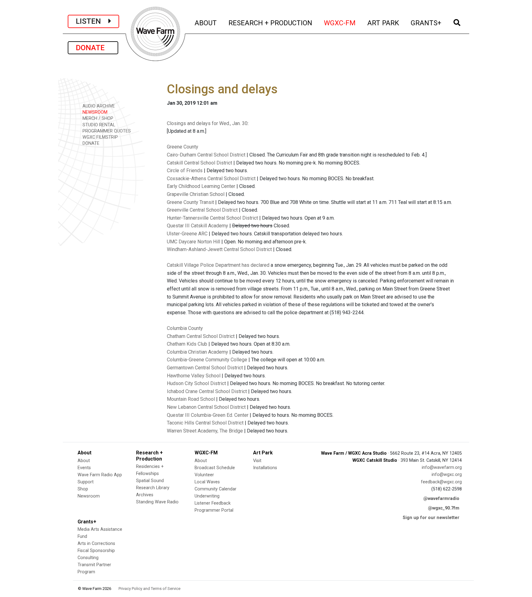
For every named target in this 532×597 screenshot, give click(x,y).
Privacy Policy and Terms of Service (149, 588)
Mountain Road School (191, 399)
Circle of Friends (185, 170)
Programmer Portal (214, 510)
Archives (144, 495)
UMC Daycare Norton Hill (193, 242)
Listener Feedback (213, 503)
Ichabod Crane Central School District (207, 391)
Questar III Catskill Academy (197, 226)
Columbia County (185, 328)
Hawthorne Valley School (193, 376)
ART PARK (383, 22)
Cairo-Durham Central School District (206, 155)
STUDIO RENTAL (98, 125)
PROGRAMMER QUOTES (106, 131)
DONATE (93, 47)
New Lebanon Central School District (206, 407)
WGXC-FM (340, 22)
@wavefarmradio (441, 498)
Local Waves (207, 482)
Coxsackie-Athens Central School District (211, 178)
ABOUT (206, 22)
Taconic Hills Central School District (205, 423)
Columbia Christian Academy (197, 352)
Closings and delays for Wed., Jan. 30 (207, 123)
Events (84, 467)
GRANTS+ (426, 22)
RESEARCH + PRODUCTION (271, 22)
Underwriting (207, 496)
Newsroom (89, 496)
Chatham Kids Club (187, 344)
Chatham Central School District (201, 336)
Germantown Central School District (205, 368)
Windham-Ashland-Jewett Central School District (219, 249)
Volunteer (204, 474)
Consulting (88, 557)
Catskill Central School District (199, 163)
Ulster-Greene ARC (187, 234)
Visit (257, 460)
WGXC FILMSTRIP (99, 137)
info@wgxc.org (447, 474)
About (84, 460)
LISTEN (92, 21)
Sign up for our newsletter (431, 517)
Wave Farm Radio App (100, 474)
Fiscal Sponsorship (96, 550)
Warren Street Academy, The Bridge (205, 431)
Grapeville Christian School (195, 194)
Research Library (152, 487)
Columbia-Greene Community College (207, 360)
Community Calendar (215, 489)
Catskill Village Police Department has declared (218, 265)
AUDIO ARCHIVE (98, 106)
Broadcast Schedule (215, 467)
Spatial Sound (150, 480)
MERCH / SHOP (97, 118)
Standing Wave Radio (157, 502)
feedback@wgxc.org (441, 482)
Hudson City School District (196, 383)
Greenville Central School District (202, 210)
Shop (83, 489)
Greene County (182, 147)
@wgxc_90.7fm (443, 508)
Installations (265, 467)
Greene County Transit (190, 202)
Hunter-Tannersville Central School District (212, 218)
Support (86, 482)
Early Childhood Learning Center (201, 186)
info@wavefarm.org (442, 467)
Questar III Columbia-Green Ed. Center (207, 415)
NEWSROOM (94, 112)
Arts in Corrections (96, 543)
